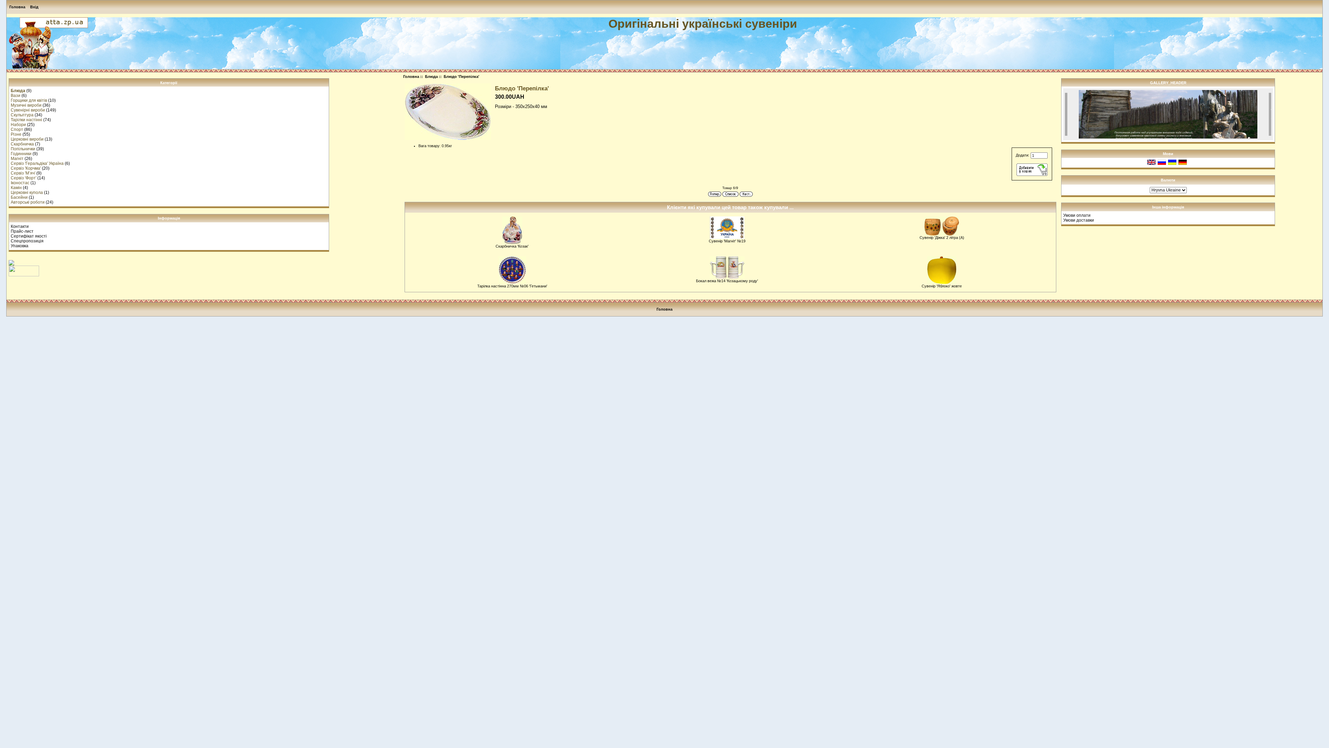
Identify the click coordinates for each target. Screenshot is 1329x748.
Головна (17, 7)
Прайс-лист (22, 231)
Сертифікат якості (29, 236)
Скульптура (22, 115)
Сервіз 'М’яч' (23, 173)
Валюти (1168, 180)
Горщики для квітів (29, 100)
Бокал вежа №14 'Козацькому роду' (727, 281)
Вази (15, 95)
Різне (16, 134)
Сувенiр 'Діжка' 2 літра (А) (942, 237)
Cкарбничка (22, 144)
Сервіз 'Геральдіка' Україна (37, 163)
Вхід (34, 7)
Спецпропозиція (27, 241)
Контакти (20, 226)
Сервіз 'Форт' (23, 178)
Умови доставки (1078, 220)
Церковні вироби (27, 139)
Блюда (431, 76)
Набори (18, 124)
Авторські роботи (28, 202)
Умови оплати (1077, 215)
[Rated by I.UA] (24, 275)
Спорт (17, 129)
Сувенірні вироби (28, 110)
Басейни (19, 197)
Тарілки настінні (26, 119)
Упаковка (19, 245)
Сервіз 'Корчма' (26, 168)
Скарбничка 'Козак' (512, 246)
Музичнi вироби (26, 105)
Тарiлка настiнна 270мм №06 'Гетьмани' (512, 286)
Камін (16, 187)
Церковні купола (27, 192)
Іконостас (20, 182)
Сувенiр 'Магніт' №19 (727, 241)
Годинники (21, 153)
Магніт (17, 158)
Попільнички (23, 148)
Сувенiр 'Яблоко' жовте (942, 286)
